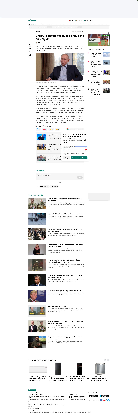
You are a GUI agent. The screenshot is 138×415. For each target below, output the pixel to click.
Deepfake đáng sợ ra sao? (57, 306)
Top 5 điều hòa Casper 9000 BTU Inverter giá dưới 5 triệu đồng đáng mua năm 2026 (37, 378)
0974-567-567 (39, 408)
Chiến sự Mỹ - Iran (44, 27)
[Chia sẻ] (30, 48)
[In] (30, 55)
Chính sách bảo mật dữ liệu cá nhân (77, 399)
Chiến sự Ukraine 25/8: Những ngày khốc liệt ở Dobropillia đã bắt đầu (95, 92)
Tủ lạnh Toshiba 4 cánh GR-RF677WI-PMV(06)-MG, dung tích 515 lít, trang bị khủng (79, 378)
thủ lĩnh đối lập (54, 186)
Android (104, 396)
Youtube (103, 400)
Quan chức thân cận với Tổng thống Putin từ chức (65, 291)
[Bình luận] (30, 44)
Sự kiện (32, 27)
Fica (73, 20)
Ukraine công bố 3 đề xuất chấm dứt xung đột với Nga (95, 82)
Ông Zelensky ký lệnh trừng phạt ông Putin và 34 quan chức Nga (65, 338)
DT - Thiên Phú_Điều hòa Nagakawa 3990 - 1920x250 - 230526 (69, 0)
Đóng (66, 158)
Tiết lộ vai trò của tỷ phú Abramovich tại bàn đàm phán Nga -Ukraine (65, 230)
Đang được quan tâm (35, 195)
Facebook (101, 400)
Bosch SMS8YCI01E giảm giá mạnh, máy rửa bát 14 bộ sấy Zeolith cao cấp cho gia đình (99, 378)
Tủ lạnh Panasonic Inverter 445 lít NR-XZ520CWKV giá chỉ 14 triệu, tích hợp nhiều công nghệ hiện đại (58, 379)
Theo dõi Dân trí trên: (93, 400)
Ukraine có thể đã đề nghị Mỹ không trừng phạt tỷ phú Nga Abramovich (65, 276)
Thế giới (38, 31)
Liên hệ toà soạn (73, 394)
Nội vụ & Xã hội (88, 20)
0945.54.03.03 (81, 396)
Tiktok (106, 400)
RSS (70, 392)
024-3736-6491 (37, 403)
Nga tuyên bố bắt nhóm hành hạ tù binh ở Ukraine (65, 214)
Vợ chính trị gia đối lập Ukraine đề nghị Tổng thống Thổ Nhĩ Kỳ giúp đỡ (65, 246)
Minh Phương (41, 42)
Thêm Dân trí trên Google (76, 129)
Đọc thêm (106, 35)
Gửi (80, 177)
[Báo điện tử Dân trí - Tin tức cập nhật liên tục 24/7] (32, 21)
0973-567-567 (51, 403)
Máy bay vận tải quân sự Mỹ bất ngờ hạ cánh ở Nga (96, 54)
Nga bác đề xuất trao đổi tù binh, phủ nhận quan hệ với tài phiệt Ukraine (65, 322)
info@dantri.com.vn (36, 410)
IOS (93, 396)
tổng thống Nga (44, 186)
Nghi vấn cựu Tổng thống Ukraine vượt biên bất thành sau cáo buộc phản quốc (64, 261)
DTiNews (79, 20)
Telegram (108, 400)
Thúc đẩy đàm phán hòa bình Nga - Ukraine (68, 27)
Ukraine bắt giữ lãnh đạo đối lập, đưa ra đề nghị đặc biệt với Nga (65, 199)
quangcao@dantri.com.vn (78, 397)
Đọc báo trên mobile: (95, 392)
